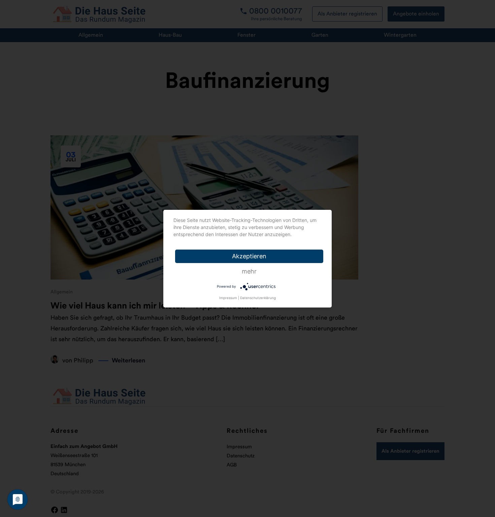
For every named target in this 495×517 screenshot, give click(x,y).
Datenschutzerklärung (258, 298)
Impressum (228, 298)
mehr (249, 271)
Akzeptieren (249, 256)
